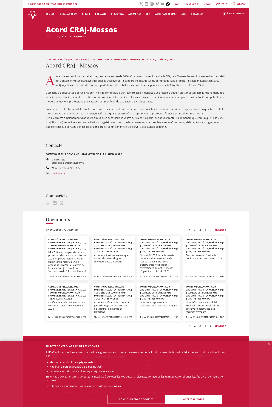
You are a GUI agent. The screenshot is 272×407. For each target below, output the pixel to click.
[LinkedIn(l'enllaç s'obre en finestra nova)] (146, 3)
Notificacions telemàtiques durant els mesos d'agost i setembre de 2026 (66, 305)
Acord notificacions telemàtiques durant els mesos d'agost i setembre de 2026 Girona (112, 258)
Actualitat (134, 14)
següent (219, 230)
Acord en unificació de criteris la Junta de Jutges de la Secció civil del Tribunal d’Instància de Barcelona (111, 307)
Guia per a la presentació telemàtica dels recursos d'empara (158, 304)
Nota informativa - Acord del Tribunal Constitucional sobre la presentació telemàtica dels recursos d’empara (203, 307)
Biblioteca (117, 14)
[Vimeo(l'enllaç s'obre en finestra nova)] (157, 3)
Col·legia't (191, 4)
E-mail (207, 4)
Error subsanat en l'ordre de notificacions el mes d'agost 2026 (204, 257)
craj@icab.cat (58, 173)
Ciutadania (197, 14)
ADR (183, 14)
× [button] (269, 344)
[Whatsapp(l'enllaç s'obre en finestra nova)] (168, 3)
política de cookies (109, 386)
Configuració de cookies (136, 399)
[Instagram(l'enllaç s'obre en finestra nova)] (152, 3)
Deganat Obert (68, 14)
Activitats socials (166, 14)
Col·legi (50, 14)
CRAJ (148, 14)
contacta (221, 4)
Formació (101, 14)
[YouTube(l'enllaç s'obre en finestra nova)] (162, 3)
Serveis (86, 14)
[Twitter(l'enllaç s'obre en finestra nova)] (141, 3)
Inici (48, 36)
